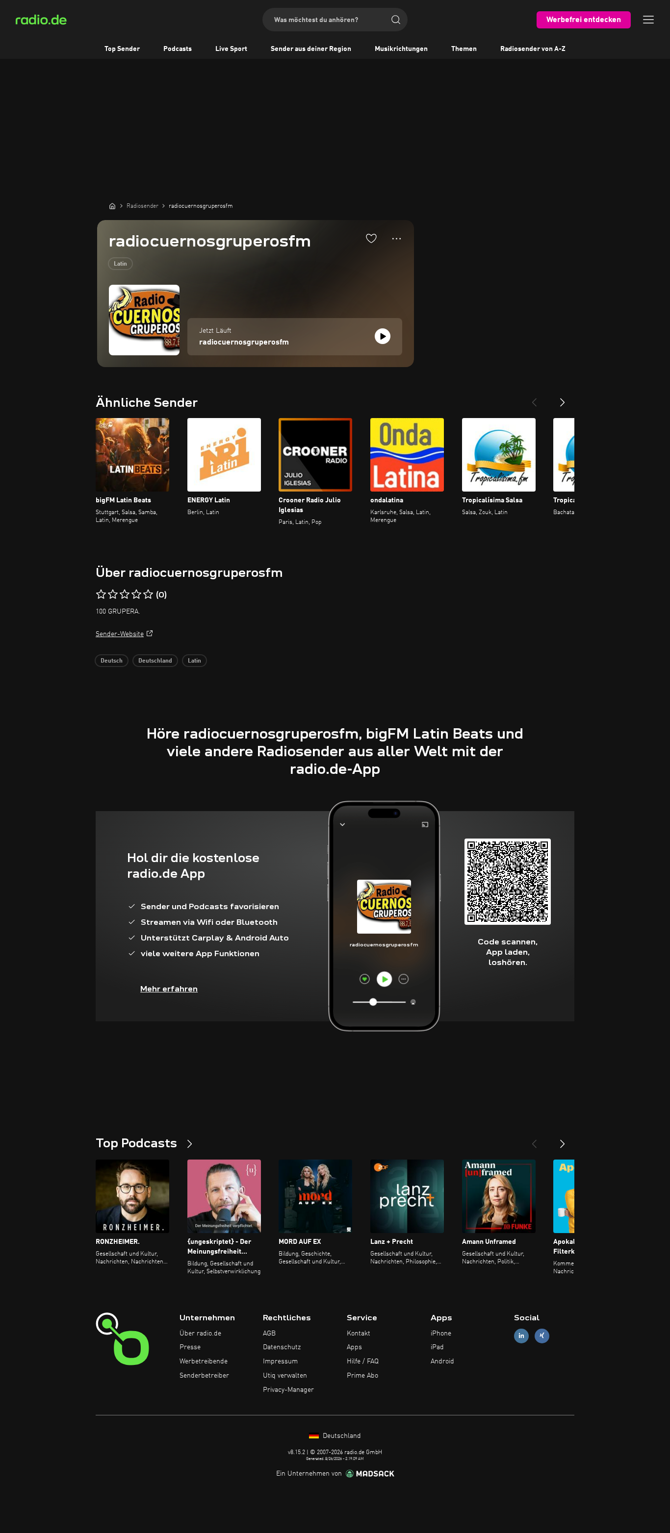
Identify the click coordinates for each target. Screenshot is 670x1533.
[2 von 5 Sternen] (113, 594)
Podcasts (177, 49)
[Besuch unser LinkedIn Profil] (521, 1336)
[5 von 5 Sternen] (148, 594)
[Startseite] (112, 206)
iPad (437, 1347)
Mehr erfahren (169, 989)
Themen (464, 49)
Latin (120, 264)
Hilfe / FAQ (363, 1361)
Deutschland (155, 661)
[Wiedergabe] (382, 336)
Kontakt (358, 1333)
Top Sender (122, 49)
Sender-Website (120, 634)
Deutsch (112, 661)
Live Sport (231, 49)
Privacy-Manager (288, 1389)
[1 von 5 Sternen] (101, 594)
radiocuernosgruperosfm (244, 342)
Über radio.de (200, 1333)
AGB (269, 1333)
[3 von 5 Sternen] (124, 594)
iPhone (441, 1333)
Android (442, 1361)
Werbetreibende (204, 1361)
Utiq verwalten (285, 1375)
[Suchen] (396, 19)
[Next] (562, 398)
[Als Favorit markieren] (371, 238)
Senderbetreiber (204, 1375)
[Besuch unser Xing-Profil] (542, 1336)
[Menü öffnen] (648, 19)
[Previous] (534, 398)
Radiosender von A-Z (533, 49)
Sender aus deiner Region (311, 49)
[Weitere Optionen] (396, 239)
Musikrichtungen (401, 49)
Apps (354, 1347)
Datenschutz (282, 1347)
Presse (190, 1347)
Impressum (280, 1361)
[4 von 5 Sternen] (136, 594)
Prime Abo (362, 1375)
